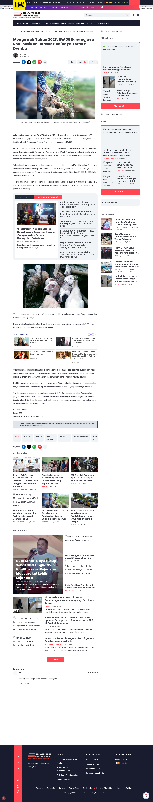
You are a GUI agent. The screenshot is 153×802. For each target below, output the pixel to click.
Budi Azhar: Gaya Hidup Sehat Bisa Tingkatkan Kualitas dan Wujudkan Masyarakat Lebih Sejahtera (36, 569)
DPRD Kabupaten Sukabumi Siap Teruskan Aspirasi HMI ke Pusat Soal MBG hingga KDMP (77, 254)
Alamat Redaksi (63, 780)
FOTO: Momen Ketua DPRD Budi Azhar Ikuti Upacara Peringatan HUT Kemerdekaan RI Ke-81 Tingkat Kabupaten (70, 620)
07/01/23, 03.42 (93, 672)
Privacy (74, 7)
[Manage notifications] (4, 798)
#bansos (27, 436)
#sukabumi (64, 436)
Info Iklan (128, 788)
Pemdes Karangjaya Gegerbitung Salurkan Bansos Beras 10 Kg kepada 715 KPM (52, 479)
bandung (120, 170)
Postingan (123, 760)
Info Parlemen (103, 23)
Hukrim (71, 23)
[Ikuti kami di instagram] (18, 768)
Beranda (16, 31)
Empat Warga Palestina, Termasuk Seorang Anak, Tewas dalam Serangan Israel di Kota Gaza (76, 245)
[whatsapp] (34, 62)
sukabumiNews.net (83, 793)
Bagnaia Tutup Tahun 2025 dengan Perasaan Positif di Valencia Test (126, 179)
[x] (29, 62)
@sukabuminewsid (109, 202)
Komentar (123, 763)
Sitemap (54, 7)
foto (47, 626)
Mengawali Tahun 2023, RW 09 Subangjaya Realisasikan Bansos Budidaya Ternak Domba (55, 514)
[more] (45, 62)
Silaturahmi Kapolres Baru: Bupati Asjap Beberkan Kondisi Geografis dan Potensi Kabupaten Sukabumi (36, 233)
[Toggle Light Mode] (133, 14)
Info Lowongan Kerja (95, 773)
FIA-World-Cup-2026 (110, 158)
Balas (21, 683)
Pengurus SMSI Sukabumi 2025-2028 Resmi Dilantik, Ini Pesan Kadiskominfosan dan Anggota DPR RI (77, 234)
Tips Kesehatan (92, 764)
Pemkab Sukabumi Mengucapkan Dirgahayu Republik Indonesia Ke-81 (70, 639)
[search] (127, 15)
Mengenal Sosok (97, 7)
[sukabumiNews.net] (27, 15)
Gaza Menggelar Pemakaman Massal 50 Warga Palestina (79, 556)
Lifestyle (89, 23)
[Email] (40, 62)
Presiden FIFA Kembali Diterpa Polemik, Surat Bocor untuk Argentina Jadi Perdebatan (77, 204)
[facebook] (24, 62)
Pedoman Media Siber (104, 788)
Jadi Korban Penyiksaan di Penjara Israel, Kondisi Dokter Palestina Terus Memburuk (77, 214)
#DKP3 (39, 436)
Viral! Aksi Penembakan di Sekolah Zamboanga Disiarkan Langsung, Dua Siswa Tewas (62, 2)
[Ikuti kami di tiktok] (18, 780)
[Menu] (138, 14)
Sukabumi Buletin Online (67, 775)
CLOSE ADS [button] (7, 6)
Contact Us (44, 7)
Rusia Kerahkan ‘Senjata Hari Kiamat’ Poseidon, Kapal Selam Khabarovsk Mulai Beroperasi (80, 586)
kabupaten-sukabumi (53, 644)
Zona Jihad (84, 7)
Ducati (119, 184)
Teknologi (80, 23)
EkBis (46, 23)
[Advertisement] (76, 735)
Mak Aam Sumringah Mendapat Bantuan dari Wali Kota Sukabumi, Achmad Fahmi (24, 514)
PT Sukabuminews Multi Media (67, 761)
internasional (70, 591)
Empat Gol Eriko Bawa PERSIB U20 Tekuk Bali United (125, 165)
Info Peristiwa (92, 760)
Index (55, 659)
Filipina (104, 2)
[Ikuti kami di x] (18, 762)
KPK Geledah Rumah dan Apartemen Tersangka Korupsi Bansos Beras (83, 478)
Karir (119, 788)
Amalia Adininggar (20, 489)
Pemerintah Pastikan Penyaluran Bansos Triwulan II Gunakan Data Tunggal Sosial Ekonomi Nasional (25, 481)
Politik (63, 23)
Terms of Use (74, 788)
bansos (45, 486)
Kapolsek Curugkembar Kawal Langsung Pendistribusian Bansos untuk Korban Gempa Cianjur (82, 516)
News (25, 23)
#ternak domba (96, 438)
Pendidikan (54, 23)
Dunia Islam (36, 23)
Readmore (119, 106)
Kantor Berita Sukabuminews (63, 769)
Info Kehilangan (93, 769)
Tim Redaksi (87, 788)
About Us (33, 7)
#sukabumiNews (81, 436)
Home (18, 23)
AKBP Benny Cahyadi (48, 197)
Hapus (26, 683)
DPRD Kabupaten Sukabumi (26, 581)
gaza (66, 561)
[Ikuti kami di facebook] (18, 756)
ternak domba (25, 31)
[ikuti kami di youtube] (18, 774)
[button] (81, 71)
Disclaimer (64, 7)
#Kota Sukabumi (50, 438)
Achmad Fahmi (18, 522)
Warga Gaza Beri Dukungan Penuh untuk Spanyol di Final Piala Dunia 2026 (76, 223)
